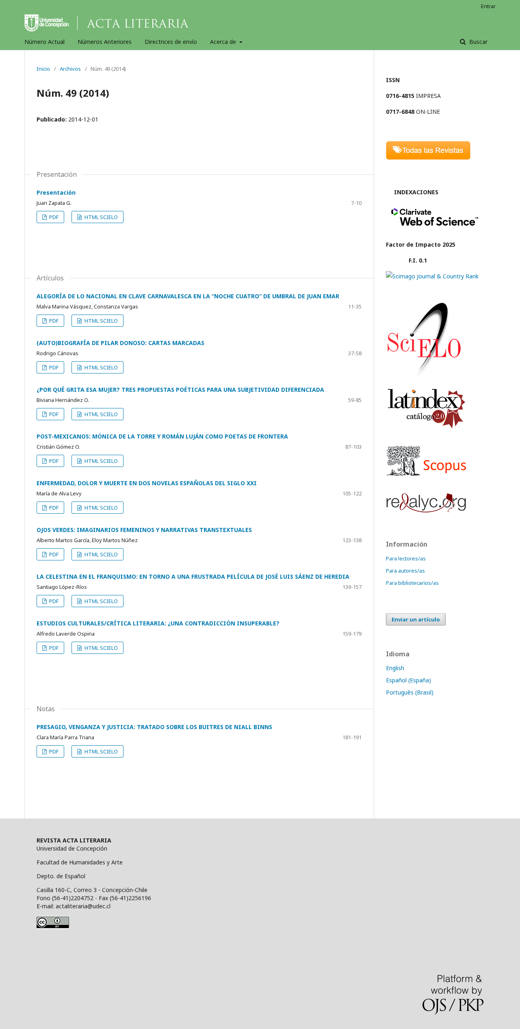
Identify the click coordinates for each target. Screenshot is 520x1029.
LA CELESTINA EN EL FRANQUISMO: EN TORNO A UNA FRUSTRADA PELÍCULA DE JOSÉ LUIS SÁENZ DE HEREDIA (193, 576)
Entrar (488, 6)
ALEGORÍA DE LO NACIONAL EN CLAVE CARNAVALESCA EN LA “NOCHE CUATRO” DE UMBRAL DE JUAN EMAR (188, 296)
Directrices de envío (171, 42)
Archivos (70, 68)
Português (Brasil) (409, 692)
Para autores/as (405, 570)
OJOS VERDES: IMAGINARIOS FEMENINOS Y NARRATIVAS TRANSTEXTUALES (144, 530)
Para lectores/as (406, 558)
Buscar (478, 42)
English (395, 668)
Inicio (43, 68)
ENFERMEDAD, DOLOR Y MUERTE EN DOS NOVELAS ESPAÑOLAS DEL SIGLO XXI (147, 483)
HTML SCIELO (100, 217)
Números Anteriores (105, 42)
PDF (53, 217)
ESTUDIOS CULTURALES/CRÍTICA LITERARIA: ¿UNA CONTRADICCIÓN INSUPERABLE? (158, 623)
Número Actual (44, 42)
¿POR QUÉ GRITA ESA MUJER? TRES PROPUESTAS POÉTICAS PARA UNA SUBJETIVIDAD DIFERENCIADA (180, 389)
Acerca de (224, 42)
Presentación (56, 192)
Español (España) (408, 680)
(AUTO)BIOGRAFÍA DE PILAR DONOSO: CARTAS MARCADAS (120, 343)
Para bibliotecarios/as (412, 582)
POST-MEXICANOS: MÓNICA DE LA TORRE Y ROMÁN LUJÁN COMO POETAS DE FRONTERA (162, 436)
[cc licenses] (53, 927)
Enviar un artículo (416, 619)
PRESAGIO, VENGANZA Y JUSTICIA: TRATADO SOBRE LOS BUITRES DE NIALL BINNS (154, 727)
